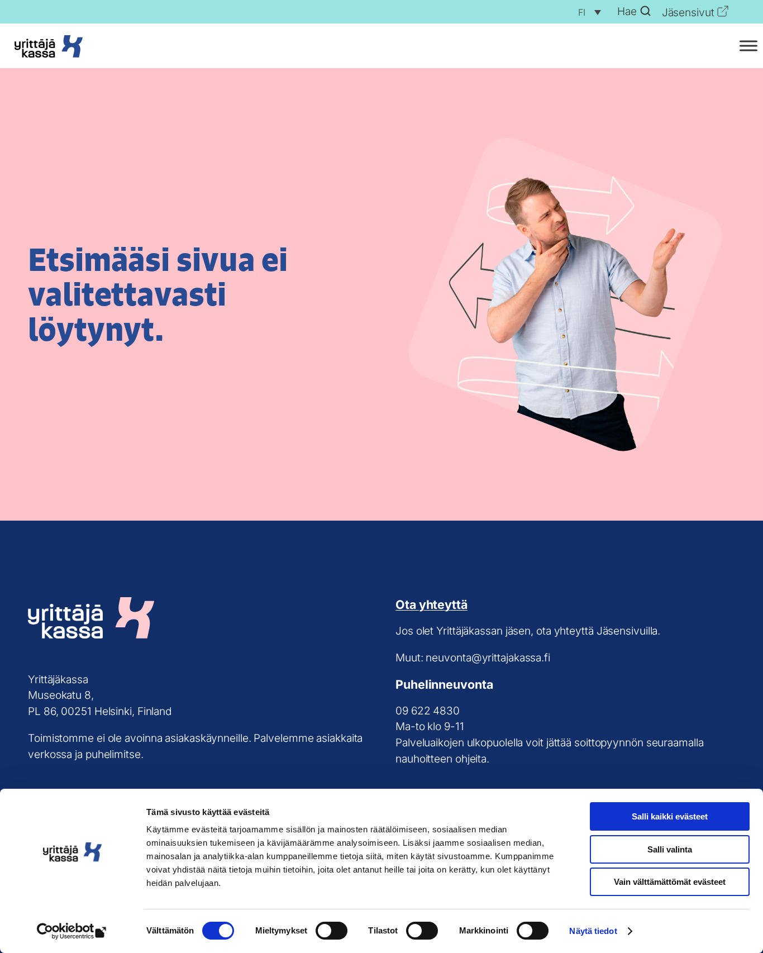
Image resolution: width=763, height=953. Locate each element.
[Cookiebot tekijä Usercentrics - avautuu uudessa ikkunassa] (72, 931)
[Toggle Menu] (748, 46)
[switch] (331, 931)
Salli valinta (669, 849)
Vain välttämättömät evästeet (670, 882)
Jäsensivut (688, 12)
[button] (587, 12)
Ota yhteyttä (431, 604)
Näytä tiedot (593, 931)
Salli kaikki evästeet (670, 816)
